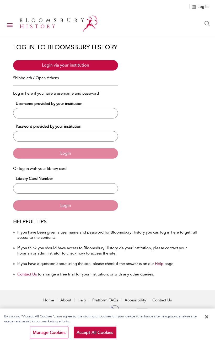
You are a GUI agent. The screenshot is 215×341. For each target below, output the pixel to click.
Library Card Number (34, 178)
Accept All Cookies (95, 332)
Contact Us (27, 274)
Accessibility (135, 300)
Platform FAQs (105, 300)
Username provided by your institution (49, 103)
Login (65, 153)
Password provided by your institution (48, 126)
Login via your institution (65, 65)
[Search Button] (208, 23)
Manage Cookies (49, 332)
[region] (107, 324)
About (65, 300)
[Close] (206, 317)
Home (48, 300)
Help (159, 263)
